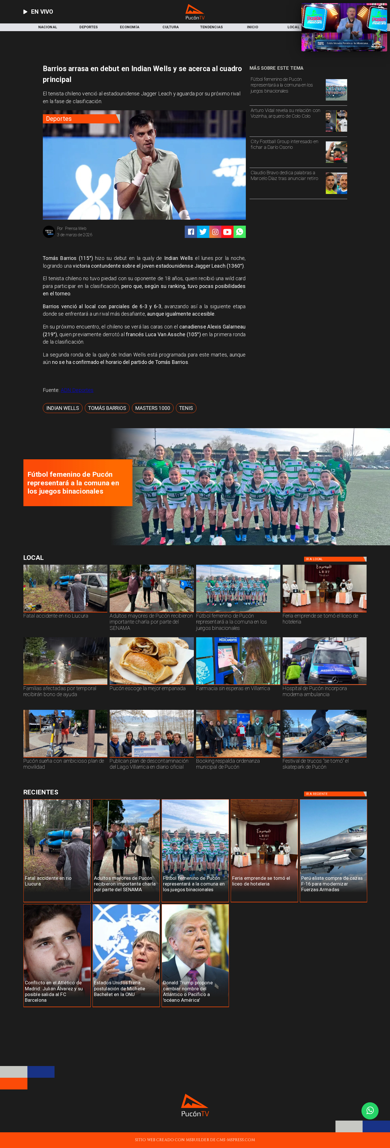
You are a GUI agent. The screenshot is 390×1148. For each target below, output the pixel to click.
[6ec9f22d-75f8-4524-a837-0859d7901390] (152, 684)
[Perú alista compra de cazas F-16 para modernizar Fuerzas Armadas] (333, 902)
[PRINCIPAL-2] (336, 100)
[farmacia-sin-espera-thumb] (238, 684)
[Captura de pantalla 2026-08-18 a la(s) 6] (325, 684)
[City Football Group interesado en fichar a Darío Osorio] (336, 162)
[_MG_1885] (152, 757)
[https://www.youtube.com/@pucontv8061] (227, 232)
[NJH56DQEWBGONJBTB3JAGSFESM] (65, 684)
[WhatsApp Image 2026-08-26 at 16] (65, 612)
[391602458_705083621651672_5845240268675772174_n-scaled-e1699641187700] (152, 612)
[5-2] (325, 757)
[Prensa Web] (49, 237)
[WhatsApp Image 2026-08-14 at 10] (65, 757)
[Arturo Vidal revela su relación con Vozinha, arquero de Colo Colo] (336, 131)
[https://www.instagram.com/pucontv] (215, 232)
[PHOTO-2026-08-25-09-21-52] (247, 544)
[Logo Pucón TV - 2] (195, 18)
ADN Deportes (77, 390)
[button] (63, 408)
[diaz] (336, 193)
